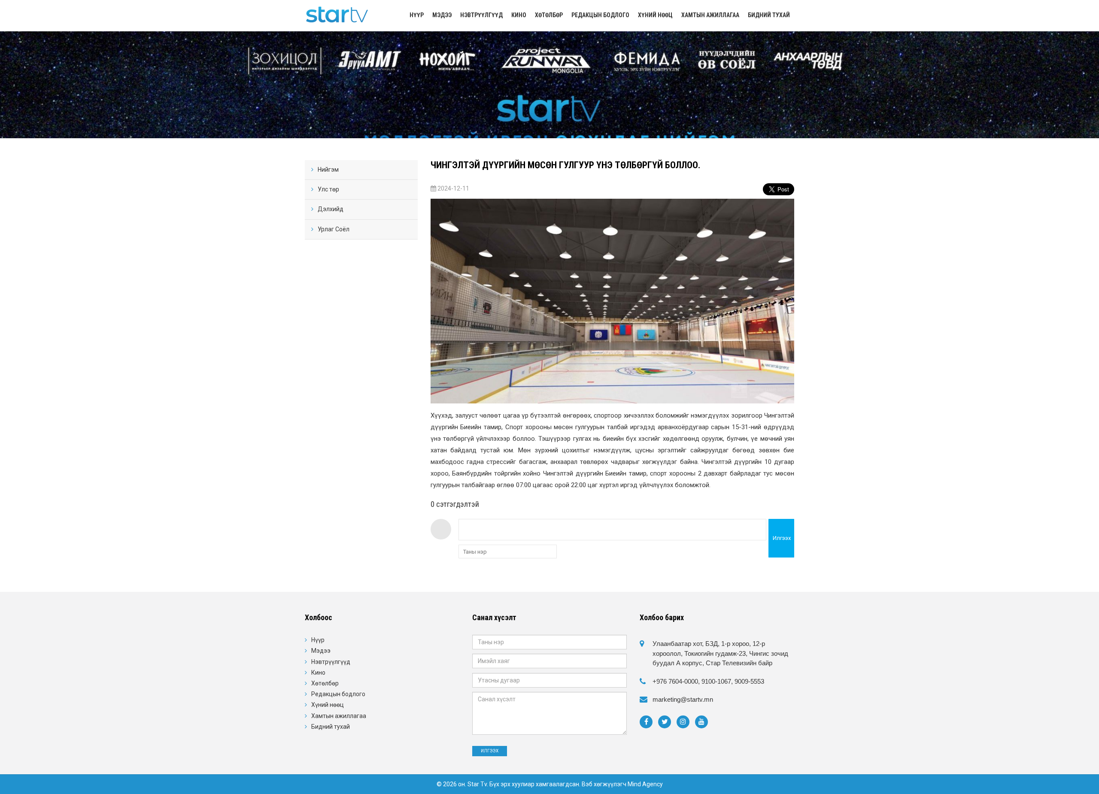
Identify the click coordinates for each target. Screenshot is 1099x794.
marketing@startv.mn (683, 699)
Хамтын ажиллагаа (710, 15)
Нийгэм (328, 169)
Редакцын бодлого (600, 15)
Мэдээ (442, 15)
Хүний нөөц (655, 15)
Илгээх (782, 538)
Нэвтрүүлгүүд (481, 15)
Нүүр (417, 15)
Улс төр (328, 189)
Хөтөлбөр (549, 15)
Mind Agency (645, 784)
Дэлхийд (330, 209)
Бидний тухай (769, 15)
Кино (518, 15)
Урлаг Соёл (333, 229)
